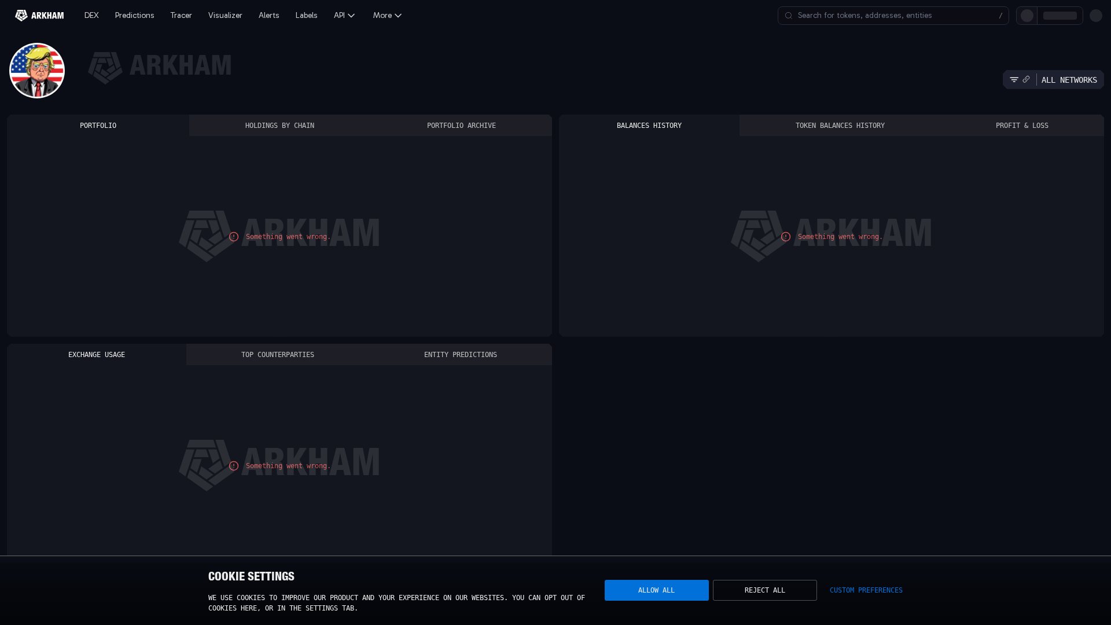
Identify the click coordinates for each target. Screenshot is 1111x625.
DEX (91, 15)
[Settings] (1096, 15)
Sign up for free (1025, 15)
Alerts (269, 15)
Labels (307, 15)
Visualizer (225, 15)
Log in (968, 15)
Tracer (181, 15)
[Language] (1076, 15)
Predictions (134, 15)
